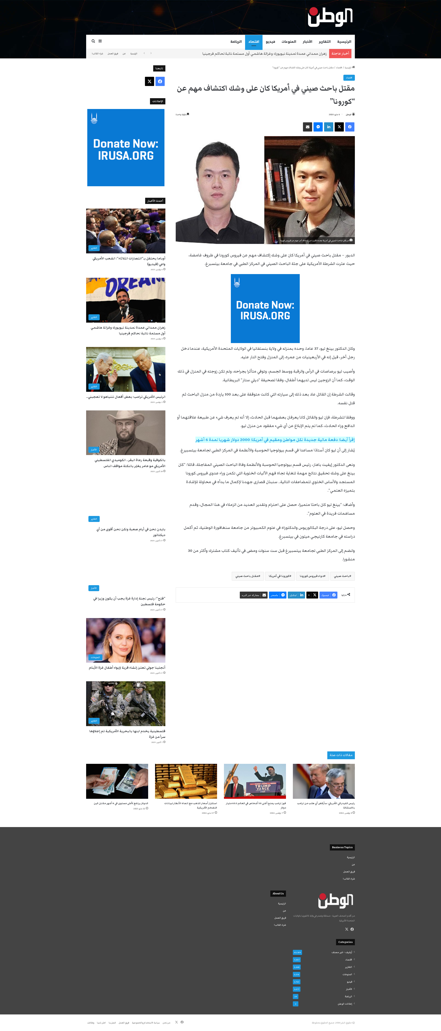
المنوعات (289, 42)
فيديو (270, 42)
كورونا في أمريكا (279, 576)
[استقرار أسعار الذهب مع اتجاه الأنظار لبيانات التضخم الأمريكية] (186, 781)
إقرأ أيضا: (275, 440)
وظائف (90, 1023)
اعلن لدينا (101, 1023)
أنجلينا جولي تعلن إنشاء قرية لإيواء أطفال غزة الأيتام (127, 667)
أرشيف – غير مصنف (341, 952)
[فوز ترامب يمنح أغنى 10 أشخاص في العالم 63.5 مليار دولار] (255, 781)
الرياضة (236, 42)
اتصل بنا (112, 1023)
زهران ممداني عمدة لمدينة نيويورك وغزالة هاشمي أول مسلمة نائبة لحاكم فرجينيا (264, 53)
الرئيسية (344, 42)
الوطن (348, 114)
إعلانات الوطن (345, 1004)
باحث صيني (341, 576)
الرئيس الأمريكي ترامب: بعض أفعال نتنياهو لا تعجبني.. (125, 396)
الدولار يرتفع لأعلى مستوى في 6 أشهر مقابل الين (121, 803)
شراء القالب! (97, 53)
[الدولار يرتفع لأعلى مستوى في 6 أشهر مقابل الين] (117, 781)
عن (124, 53)
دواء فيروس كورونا (312, 576)
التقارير (325, 42)
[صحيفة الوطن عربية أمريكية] (330, 17)
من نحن (166, 1023)
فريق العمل (113, 53)
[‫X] (346, 929)
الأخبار (307, 42)
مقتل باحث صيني (246, 576)
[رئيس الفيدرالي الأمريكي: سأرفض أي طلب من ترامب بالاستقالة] (324, 781)
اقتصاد (253, 42)
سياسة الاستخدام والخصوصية (146, 1023)
